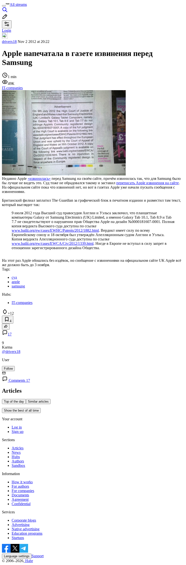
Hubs (16, 457)
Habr (28, 561)
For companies (23, 491)
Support (37, 556)
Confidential (21, 504)
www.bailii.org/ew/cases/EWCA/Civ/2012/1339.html (52, 243)
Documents (20, 495)
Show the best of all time (21, 410)
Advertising (21, 525)
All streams (18, 4)
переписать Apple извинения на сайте (147, 183)
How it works (22, 482)
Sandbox (18, 465)
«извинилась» (39, 178)
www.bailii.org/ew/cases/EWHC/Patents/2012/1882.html (55, 230)
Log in (17, 427)
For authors (20, 486)
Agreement (20, 499)
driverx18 (9, 42)
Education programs (27, 533)
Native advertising (25, 529)
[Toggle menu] (4, 6)
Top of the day (14, 401)
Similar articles (38, 401)
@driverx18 (11, 352)
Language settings (17, 556)
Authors (18, 461)
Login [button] (6, 30)
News (16, 452)
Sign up (17, 432)
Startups (18, 538)
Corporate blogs (24, 520)
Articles (17, 448)
